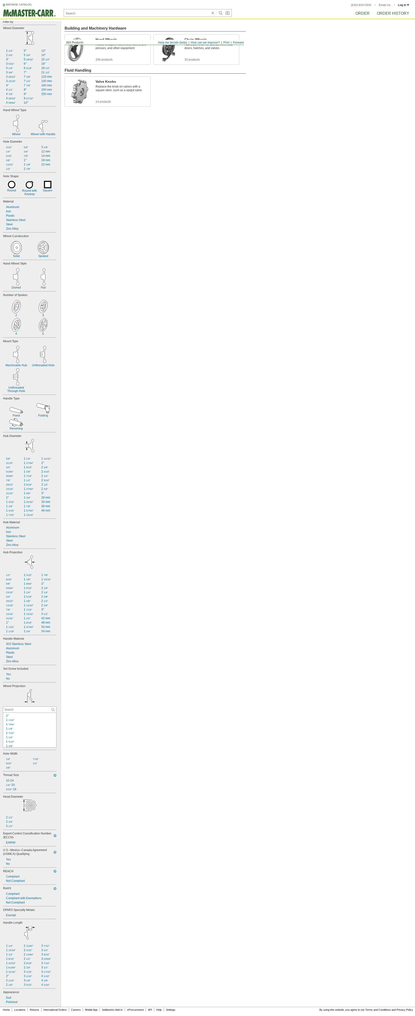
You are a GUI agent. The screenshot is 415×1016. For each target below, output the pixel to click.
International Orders (55, 1009)
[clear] (212, 13)
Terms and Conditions (378, 1009)
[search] (53, 709)
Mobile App (91, 1009)
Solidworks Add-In (112, 1009)
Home (6, 1009)
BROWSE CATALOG (19, 4)
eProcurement (135, 1009)
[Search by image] (227, 13)
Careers (76, 1009)
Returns (34, 1009)
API (150, 1009)
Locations (19, 1009)
